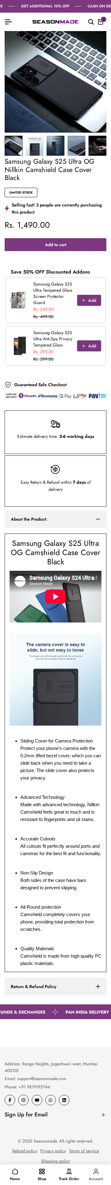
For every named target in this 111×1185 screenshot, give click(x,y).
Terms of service (84, 1151)
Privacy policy (53, 1151)
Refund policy (24, 1151)
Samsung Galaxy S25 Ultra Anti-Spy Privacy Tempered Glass (52, 339)
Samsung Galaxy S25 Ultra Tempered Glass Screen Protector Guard (52, 293)
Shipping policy (55, 1161)
